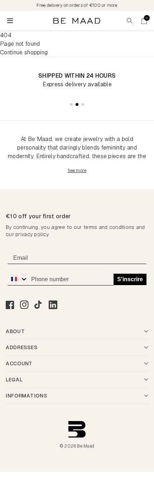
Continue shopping (24, 52)
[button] (144, 21)
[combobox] (18, 279)
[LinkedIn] (53, 305)
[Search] (129, 21)
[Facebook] (10, 305)
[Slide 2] (77, 104)
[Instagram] (24, 305)
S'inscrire (130, 279)
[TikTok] (38, 305)
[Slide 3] (82, 104)
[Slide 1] (71, 104)
